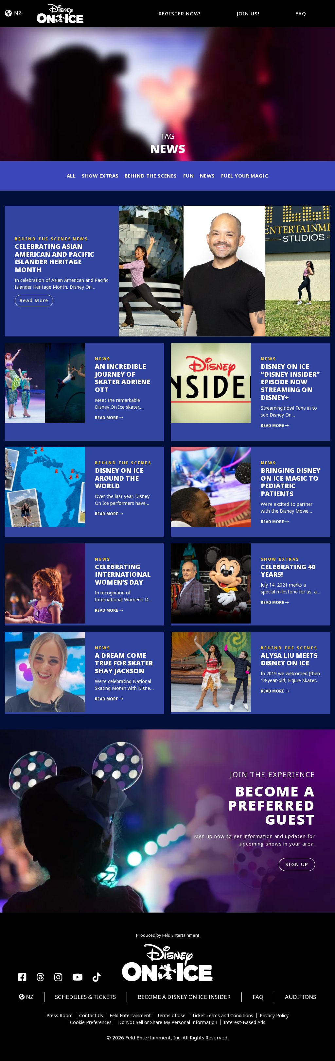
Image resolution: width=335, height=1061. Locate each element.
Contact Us (91, 1015)
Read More (34, 300)
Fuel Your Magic (245, 175)
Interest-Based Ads (244, 1022)
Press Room (59, 1015)
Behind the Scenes (151, 175)
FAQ (300, 13)
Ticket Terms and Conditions (222, 1015)
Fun (188, 175)
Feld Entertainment (130, 1015)
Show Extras (100, 175)
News (207, 175)
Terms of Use (171, 1015)
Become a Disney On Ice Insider (184, 997)
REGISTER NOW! (180, 13)
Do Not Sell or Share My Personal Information (167, 1022)
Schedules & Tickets (85, 997)
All (71, 175)
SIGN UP (297, 864)
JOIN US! (248, 13)
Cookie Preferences (91, 1022)
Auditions (300, 997)
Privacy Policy (274, 1015)
